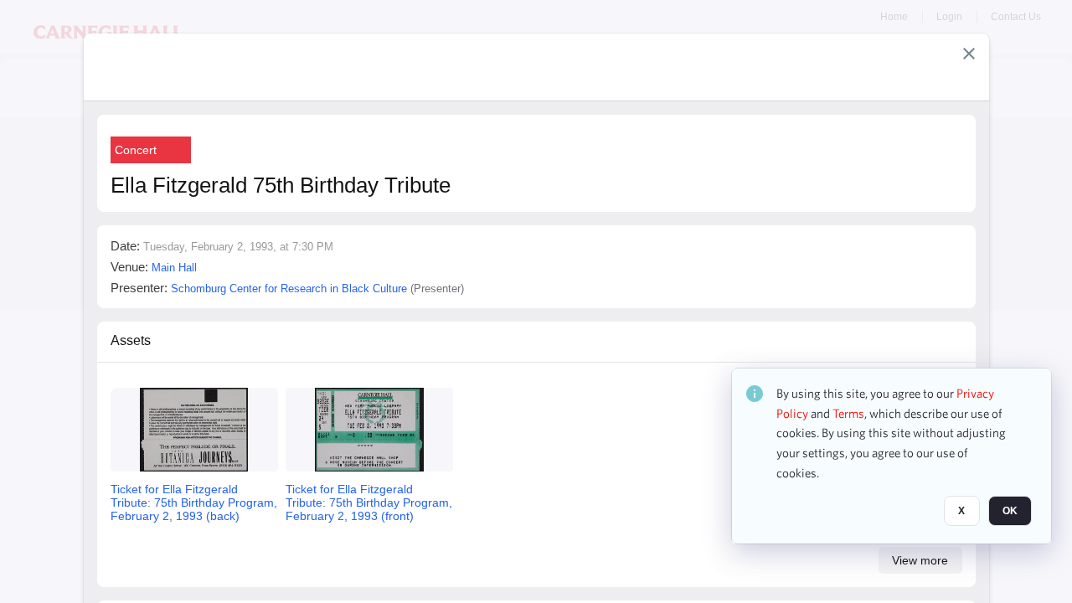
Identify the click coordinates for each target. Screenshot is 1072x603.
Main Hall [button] (174, 267)
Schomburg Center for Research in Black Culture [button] (289, 288)
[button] (969, 54)
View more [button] (920, 560)
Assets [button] (131, 340)
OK (1010, 512)
